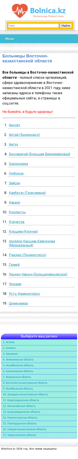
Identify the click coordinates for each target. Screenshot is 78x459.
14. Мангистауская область (20, 417)
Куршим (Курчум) (23, 232)
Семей (14, 265)
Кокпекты (17, 212)
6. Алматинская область (18, 371)
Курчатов (16, 222)
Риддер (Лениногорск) (27, 255)
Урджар (15, 284)
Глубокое (16, 173)
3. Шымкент (10, 354)
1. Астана (9, 342)
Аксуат (14, 125)
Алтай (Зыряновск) (24, 135)
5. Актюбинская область (18, 365)
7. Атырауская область (17, 377)
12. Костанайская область (19, 406)
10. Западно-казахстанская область (25, 394)
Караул (14, 202)
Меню (9, 38)
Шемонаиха (18, 303)
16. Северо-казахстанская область (24, 429)
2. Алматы (9, 348)
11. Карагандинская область (21, 400)
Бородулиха (18, 164)
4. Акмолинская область (18, 359)
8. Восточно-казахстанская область (25, 383)
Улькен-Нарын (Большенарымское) (38, 274)
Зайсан (14, 183)
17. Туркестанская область (19, 435)
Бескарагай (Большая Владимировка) (39, 154)
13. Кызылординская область (21, 412)
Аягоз (13, 144)
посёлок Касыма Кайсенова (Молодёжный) (32, 243)
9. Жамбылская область (18, 388)
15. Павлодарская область (20, 423)
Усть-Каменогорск (24, 294)
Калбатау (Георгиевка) (27, 193)
